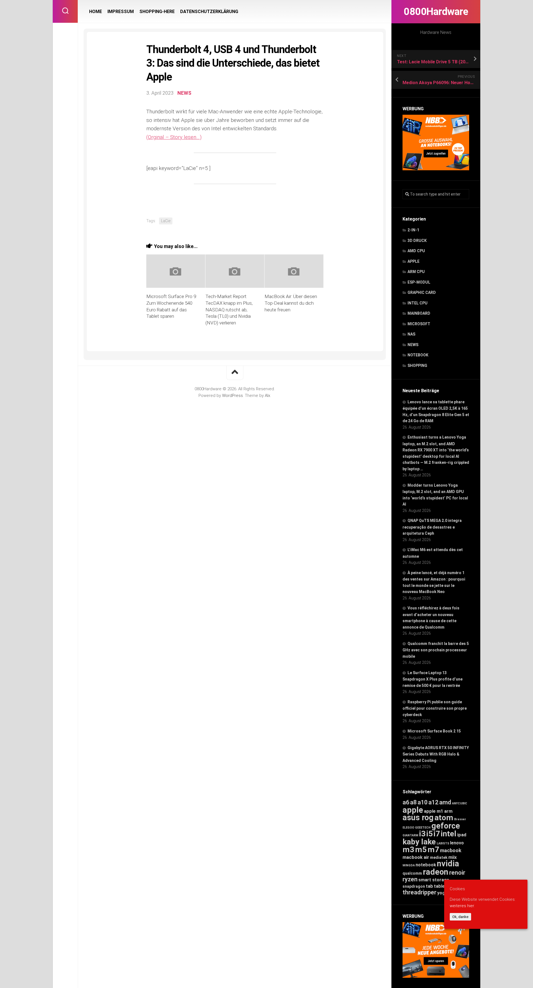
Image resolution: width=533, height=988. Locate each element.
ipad (461, 834)
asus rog (418, 817)
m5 (421, 849)
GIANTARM (410, 835)
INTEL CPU (418, 303)
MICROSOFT (419, 324)
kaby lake (419, 841)
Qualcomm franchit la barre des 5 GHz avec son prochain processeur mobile (436, 650)
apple (413, 810)
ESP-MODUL (419, 282)
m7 (433, 849)
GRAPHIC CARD (422, 292)
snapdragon (414, 886)
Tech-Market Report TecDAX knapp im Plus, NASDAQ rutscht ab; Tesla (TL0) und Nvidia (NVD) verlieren (229, 310)
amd (445, 802)
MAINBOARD (419, 313)
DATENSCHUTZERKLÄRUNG (209, 11)
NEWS (413, 344)
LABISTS (443, 843)
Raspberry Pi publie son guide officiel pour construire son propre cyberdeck (435, 708)
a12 (433, 802)
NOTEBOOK (418, 355)
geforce (445, 826)
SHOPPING (417, 365)
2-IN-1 (413, 230)
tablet (440, 886)
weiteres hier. (462, 905)
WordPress (232, 395)
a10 (423, 802)
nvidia (448, 863)
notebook (426, 864)
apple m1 (433, 811)
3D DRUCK (417, 240)
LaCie (165, 221)
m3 (408, 849)
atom (443, 817)
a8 (413, 802)
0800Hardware (436, 11)
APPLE (413, 261)
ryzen (410, 879)
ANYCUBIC (459, 803)
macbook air (416, 857)
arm (448, 811)
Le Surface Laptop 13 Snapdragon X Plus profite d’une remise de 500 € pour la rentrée (432, 679)
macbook (450, 850)
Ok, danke (460, 917)
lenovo (457, 843)
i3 (422, 833)
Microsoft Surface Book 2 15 (434, 731)
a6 (406, 802)
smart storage (433, 879)
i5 (429, 833)
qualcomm (412, 873)
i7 (437, 833)
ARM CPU (416, 271)
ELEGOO (408, 827)
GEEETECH (423, 827)
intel (448, 833)
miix (452, 857)
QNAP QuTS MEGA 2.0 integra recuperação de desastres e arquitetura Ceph (432, 527)
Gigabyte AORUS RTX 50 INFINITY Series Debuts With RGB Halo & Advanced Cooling (436, 754)
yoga (442, 893)
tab (429, 886)
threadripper (419, 892)
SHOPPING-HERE (157, 11)
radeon (435, 872)
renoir (457, 872)
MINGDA (409, 865)
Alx (267, 395)
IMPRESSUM (120, 11)
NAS (411, 334)
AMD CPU (416, 251)
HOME (95, 11)
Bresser (460, 819)
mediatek (438, 857)
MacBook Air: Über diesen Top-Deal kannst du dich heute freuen (291, 303)
